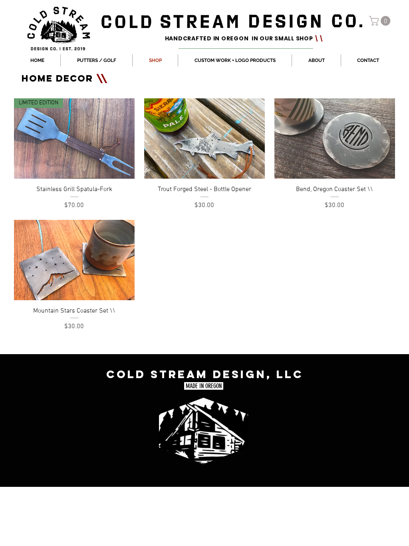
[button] (381, 21)
